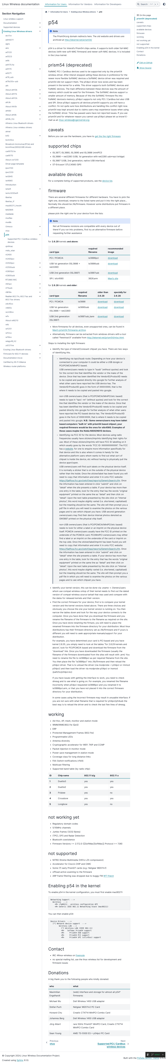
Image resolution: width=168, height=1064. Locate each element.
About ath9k (11, 115)
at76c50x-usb (12, 81)
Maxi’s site (113, 278)
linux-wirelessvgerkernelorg (74, 120)
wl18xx (9, 337)
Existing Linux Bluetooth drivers (17, 349)
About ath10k (11, 90)
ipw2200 (9, 172)
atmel (8, 131)
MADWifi (9, 210)
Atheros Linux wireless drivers (19, 127)
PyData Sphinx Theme (148, 1058)
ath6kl (8, 111)
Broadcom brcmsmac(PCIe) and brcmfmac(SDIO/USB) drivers (20, 145)
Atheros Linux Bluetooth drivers (19, 123)
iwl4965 (9, 180)
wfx (7, 316)
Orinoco (9, 226)
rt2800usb (10, 275)
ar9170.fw (10, 65)
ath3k (8, 102)
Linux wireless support (13, 19)
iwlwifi (8, 189)
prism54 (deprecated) (147, 18)
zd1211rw (10, 345)
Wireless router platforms (14, 366)
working (140, 37)
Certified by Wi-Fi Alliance (14, 362)
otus (7, 231)
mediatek (10, 214)
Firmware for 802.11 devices (15, 354)
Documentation (10, 23)
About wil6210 (12, 320)
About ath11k (11, 94)
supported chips (144, 26)
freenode (80, 955)
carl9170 (9, 155)
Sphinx (20, 1060)
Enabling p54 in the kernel (148, 48)
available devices (144, 29)
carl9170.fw (11, 151)
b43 (7, 136)
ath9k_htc (10, 119)
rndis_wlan (10, 250)
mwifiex (9, 218)
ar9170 (9, 69)
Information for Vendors (80, 4)
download (113, 258)
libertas (9, 197)
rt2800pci (10, 271)
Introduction (11, 185)
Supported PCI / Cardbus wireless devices (22, 240)
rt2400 (9, 254)
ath (7, 85)
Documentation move (12, 358)
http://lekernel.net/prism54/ (78, 39)
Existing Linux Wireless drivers (17, 31)
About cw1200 (12, 160)
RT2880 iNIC (11, 280)
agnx (8, 44)
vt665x (9, 308)
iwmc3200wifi (12, 193)
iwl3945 (9, 176)
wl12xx (9, 333)
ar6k (7, 60)
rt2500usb (10, 267)
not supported (143, 44)
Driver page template (15, 164)
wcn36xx (10, 312)
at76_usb (10, 77)
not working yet (143, 40)
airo (7, 48)
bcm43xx (10, 140)
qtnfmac (9, 246)
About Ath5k (11, 106)
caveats (140, 22)
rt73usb (9, 288)
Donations (141, 55)
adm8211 (10, 40)
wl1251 (9, 329)
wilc (7, 324)
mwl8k (8, 222)
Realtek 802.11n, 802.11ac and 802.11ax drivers (19, 298)
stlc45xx (9, 304)
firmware (140, 33)
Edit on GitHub (145, 62)
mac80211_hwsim (14, 205)
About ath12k (11, 98)
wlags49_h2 (11, 341)
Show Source (145, 68)
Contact (140, 51)
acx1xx (9, 35)
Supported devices (11, 27)
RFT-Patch (109, 876)
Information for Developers (107, 4)
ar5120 (9, 52)
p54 (7, 235)
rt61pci (9, 284)
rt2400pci (10, 259)
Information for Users (55, 4)
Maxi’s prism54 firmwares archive (69, 330)
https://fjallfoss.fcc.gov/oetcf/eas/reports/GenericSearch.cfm (89, 480)
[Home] (46, 12)
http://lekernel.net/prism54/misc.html (105, 337)
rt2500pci (10, 263)
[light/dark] (164, 4)
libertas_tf (10, 201)
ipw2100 (9, 168)
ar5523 (9, 56)
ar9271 (9, 73)
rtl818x (9, 292)
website (69, 448)
